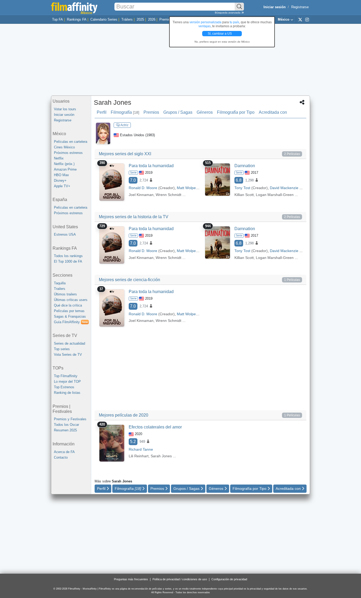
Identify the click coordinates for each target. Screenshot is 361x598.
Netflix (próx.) (64, 164)
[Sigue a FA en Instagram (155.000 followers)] (307, 19)
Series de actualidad (69, 343)
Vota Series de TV (68, 355)
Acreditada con (273, 112)
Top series (62, 349)
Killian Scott (244, 195)
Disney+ (60, 180)
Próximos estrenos (68, 153)
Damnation (244, 165)
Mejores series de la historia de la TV (133, 216)
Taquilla (60, 283)
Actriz (124, 125)
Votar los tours (65, 109)
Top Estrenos (64, 387)
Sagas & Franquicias (70, 316)
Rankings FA (76, 19)
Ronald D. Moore (143, 188)
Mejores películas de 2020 (123, 415)
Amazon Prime (65, 169)
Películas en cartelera (70, 142)
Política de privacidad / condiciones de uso (179, 579)
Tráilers (127, 19)
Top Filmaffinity (65, 376)
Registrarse (300, 7)
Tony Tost (242, 188)
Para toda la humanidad (151, 165)
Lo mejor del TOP (67, 382)
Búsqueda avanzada (228, 12)
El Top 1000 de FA (68, 261)
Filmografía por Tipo (235, 112)
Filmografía (125, 112)
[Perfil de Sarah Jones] (103, 133)
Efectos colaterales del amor (155, 427)
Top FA (57, 19)
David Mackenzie (284, 188)
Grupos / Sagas (177, 112)
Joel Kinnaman (141, 195)
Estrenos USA (65, 234)
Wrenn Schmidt (168, 195)
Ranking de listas (67, 393)
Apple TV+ (62, 186)
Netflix (59, 158)
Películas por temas (69, 311)
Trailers (59, 289)
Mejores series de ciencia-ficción (129, 279)
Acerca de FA (64, 452)
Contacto (61, 457)
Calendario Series (103, 19)
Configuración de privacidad (229, 579)
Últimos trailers (65, 294)
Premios (165, 19)
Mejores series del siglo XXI (125, 154)
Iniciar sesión (64, 115)
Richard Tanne (141, 449)
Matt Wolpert (187, 188)
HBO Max (61, 175)
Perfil (102, 112)
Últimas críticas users (70, 300)
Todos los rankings (68, 256)
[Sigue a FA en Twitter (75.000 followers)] (300, 19)
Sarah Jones (112, 102)
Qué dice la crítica (68, 305)
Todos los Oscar (66, 425)
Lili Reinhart (139, 456)
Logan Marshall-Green (275, 195)
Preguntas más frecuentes (131, 579)
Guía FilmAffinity (71, 322)
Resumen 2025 (65, 430)
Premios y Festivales (70, 419)
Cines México (64, 147)
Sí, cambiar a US (220, 33)
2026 (151, 19)
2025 (140, 19)
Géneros (205, 112)
